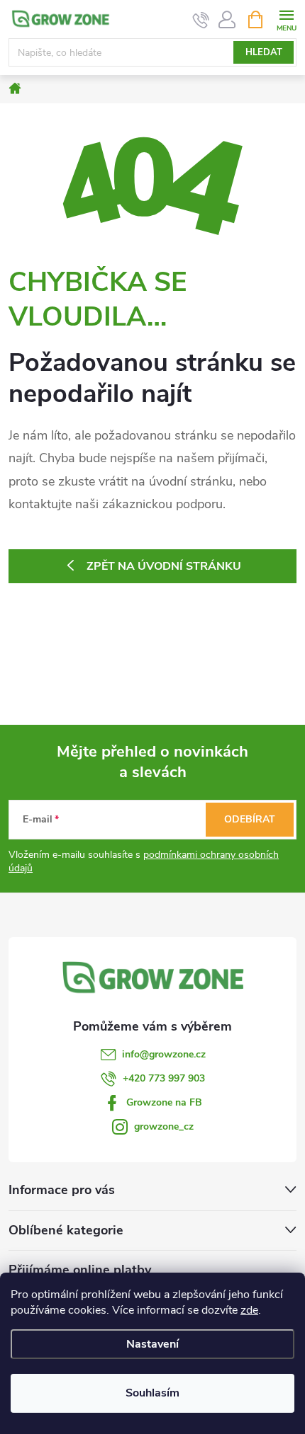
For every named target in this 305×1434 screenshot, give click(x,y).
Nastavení (152, 1344)
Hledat (263, 52)
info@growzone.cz (164, 1054)
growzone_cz (164, 1126)
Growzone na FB (164, 1102)
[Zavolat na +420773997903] (201, 20)
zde (249, 1310)
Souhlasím (152, 1393)
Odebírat (249, 819)
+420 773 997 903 (164, 1078)
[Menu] (286, 19)
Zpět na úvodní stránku (164, 566)
